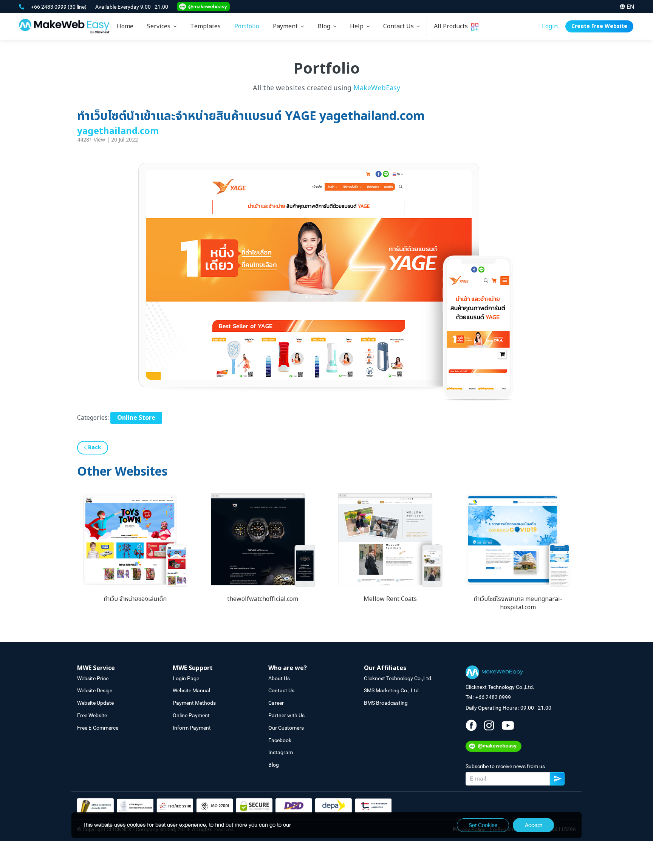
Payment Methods (194, 703)
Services (160, 26)
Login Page (186, 678)
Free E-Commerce (97, 728)
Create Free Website (599, 26)
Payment (287, 26)
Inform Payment (192, 728)
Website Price (92, 678)
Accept (533, 825)
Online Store (136, 417)
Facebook (279, 740)
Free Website (92, 715)
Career (276, 703)
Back (94, 447)
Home (125, 26)
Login (550, 26)
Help (358, 26)
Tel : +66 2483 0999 (488, 697)
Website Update (95, 703)
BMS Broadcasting (386, 703)
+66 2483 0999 (49, 7)
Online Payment (191, 715)
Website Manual (191, 690)
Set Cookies (483, 825)
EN (630, 6)
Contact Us (400, 26)
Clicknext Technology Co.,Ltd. (398, 678)
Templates (205, 26)
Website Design (95, 690)
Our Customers (286, 728)
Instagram (280, 752)
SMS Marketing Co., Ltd (391, 690)
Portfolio (246, 26)
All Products (452, 26)
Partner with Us (286, 715)
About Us (279, 678)
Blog (325, 26)
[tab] (161, 26)
